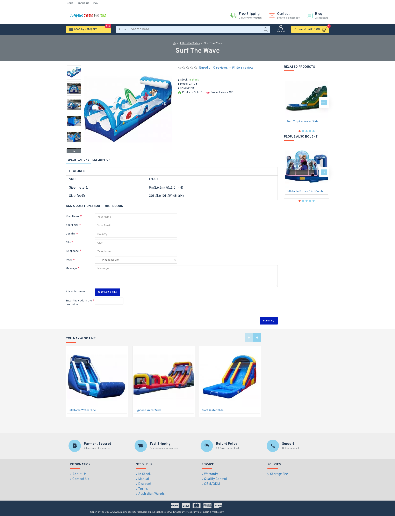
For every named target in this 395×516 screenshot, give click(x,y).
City (68, 242)
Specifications (78, 160)
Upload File (109, 292)
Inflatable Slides (190, 43)
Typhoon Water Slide (148, 410)
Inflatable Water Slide (82, 410)
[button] (74, 66)
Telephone (72, 251)
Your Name (72, 216)
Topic (69, 260)
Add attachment (76, 291)
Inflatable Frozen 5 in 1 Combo (305, 191)
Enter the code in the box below (79, 303)
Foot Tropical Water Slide (302, 121)
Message (71, 268)
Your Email (72, 225)
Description (101, 160)
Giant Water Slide (213, 410)
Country (71, 234)
